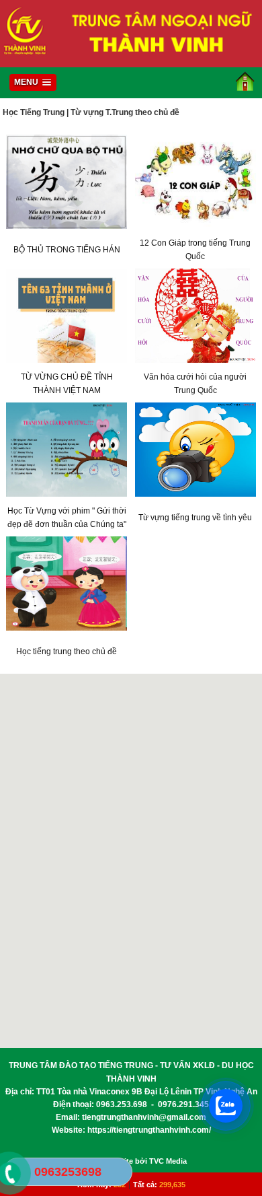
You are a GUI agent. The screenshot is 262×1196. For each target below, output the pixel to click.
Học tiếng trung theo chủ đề (66, 651)
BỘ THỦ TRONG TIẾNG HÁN (66, 249)
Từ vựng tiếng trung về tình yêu (195, 517)
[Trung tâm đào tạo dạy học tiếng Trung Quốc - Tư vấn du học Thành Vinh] (131, 60)
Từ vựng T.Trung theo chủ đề (125, 112)
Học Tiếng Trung (33, 112)
